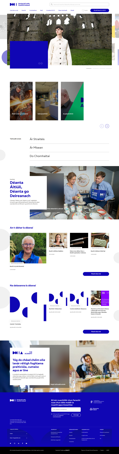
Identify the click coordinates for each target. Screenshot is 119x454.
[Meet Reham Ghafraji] (100, 244)
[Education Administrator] (58, 302)
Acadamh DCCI (50, 10)
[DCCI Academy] (72, 101)
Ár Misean (36, 147)
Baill (41, 10)
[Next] (41, 63)
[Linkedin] (18, 443)
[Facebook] (22, 443)
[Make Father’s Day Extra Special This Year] (79, 245)
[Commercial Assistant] (28, 309)
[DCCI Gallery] (46, 101)
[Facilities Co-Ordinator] (79, 302)
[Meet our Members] (21, 101)
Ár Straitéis (37, 139)
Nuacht (24, 10)
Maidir (72, 10)
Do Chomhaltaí (40, 156)
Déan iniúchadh (62, 10)
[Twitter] (10, 443)
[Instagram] (14, 443)
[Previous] (39, 63)
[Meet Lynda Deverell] (28, 251)
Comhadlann (33, 10)
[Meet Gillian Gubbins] (58, 244)
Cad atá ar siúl (14, 10)
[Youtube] (26, 443)
